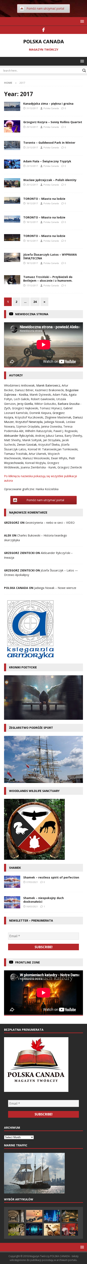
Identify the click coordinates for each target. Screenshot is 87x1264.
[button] (81, 21)
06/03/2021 (32, 906)
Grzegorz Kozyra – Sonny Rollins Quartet (52, 122)
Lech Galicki (21, 399)
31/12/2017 (32, 108)
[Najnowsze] (12, 279)
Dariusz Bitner (24, 390)
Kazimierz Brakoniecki (49, 390)
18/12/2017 (32, 203)
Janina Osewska (51, 426)
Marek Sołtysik (31, 440)
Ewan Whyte (59, 458)
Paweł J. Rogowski (65, 431)
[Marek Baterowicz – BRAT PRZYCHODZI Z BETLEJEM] (52, 1216)
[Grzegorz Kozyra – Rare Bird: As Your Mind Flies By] (34, 1229)
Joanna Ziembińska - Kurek (38, 467)
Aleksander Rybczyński (19, 436)
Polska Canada (51, 108)
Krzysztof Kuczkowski (29, 417)
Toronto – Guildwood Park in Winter (49, 142)
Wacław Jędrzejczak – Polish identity (49, 180)
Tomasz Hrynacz (51, 408)
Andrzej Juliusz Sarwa (49, 436)
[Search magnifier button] (84, 70)
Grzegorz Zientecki (69, 467)
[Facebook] (43, 30)
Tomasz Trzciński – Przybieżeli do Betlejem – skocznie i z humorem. (47, 278)
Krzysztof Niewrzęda (28, 422)
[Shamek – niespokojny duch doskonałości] (12, 902)
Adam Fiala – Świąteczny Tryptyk (47, 161)
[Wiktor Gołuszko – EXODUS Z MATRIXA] (34, 1216)
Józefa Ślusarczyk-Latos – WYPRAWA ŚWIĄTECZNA (50, 256)
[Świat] (12, 257)
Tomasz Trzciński (15, 454)
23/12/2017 (32, 147)
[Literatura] (12, 164)
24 (35, 302)
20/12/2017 (32, 184)
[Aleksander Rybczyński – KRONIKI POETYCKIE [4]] (16, 1229)
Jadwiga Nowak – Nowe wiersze (55, 588)
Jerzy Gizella (25, 404)
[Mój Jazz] (12, 126)
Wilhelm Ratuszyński (38, 431)
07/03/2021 (32, 882)
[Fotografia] (12, 200)
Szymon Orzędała (27, 426)
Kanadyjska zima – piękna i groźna (48, 103)
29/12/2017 (32, 126)
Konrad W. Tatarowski (42, 449)
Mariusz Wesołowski (35, 458)
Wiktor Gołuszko (45, 404)
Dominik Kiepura (40, 413)
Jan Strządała (51, 440)
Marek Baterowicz (48, 385)
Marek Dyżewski (40, 394)
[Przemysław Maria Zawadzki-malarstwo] (70, 1229)
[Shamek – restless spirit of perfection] (12, 882)
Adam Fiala (60, 394)
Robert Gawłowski (43, 399)
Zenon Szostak (27, 444)
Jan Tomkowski (67, 449)
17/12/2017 (32, 285)
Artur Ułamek (37, 454)
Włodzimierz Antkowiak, (20, 385)
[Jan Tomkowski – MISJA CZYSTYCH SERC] (70, 1216)
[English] (12, 182)
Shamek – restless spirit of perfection (51, 877)
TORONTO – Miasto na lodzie (44, 199)
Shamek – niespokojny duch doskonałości (43, 899)
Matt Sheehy (12, 440)
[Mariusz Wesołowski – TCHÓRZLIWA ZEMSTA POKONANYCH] (16, 1216)
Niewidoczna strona (31, 314)
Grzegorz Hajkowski (25, 408)
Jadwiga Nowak (54, 422)
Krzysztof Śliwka (48, 444)
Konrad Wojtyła (35, 463)
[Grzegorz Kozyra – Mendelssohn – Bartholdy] (52, 1229)
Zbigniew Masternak (58, 417)
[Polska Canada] (12, 106)
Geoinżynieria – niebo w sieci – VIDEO (50, 522)
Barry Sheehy (73, 436)
